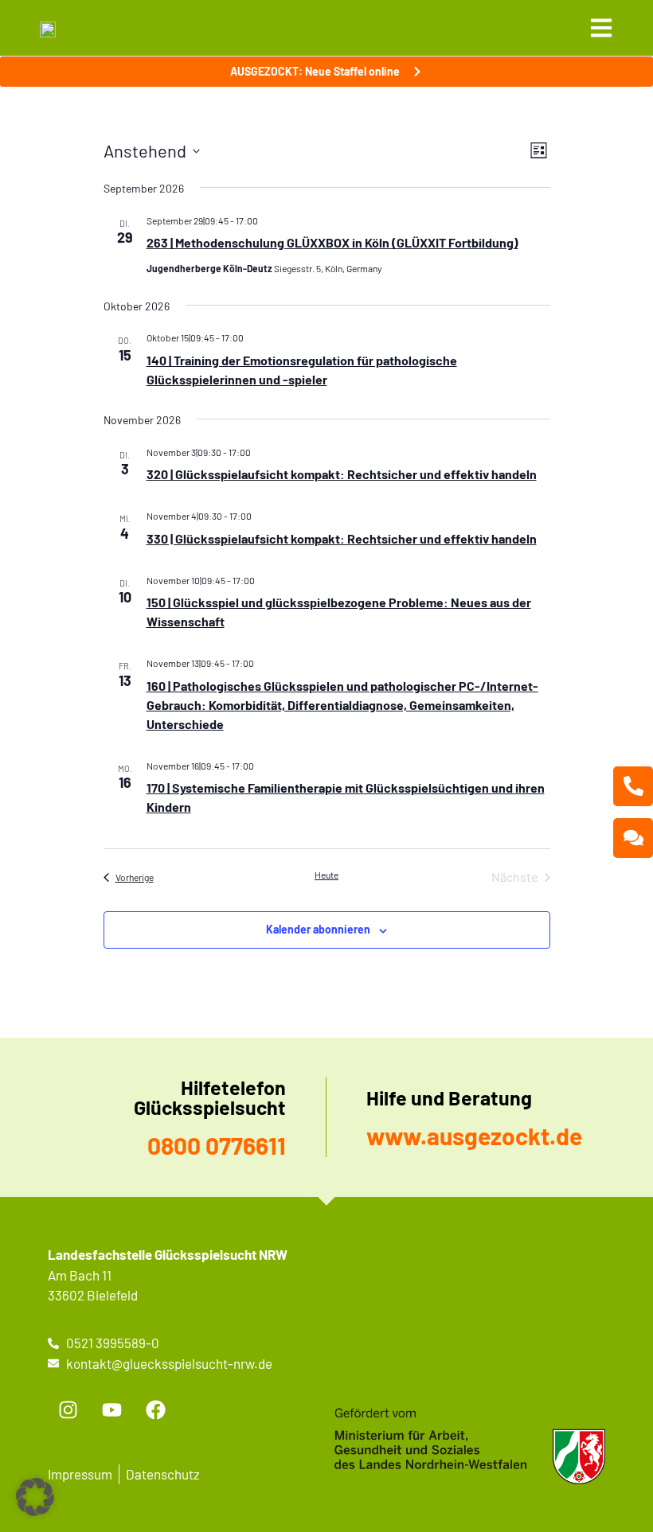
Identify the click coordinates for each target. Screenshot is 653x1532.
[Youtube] (111, 1409)
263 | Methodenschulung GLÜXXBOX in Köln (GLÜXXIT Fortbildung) (332, 242)
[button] (35, 1497)
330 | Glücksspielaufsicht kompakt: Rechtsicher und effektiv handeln (342, 538)
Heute (326, 874)
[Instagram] (68, 1409)
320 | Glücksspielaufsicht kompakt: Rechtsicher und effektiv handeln (342, 473)
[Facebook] (155, 1409)
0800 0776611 (216, 1145)
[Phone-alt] (633, 786)
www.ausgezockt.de (474, 1135)
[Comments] (633, 838)
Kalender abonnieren (318, 929)
